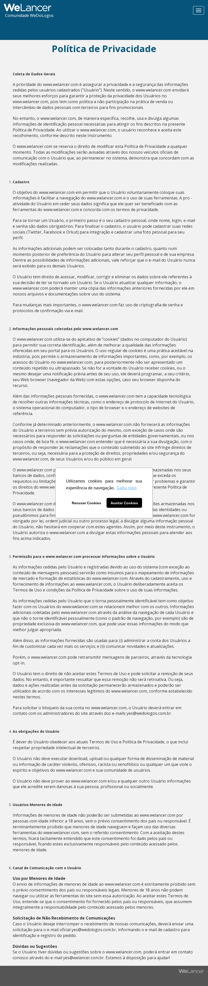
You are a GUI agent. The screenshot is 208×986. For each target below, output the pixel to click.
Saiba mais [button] (126, 488)
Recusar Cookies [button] (86, 503)
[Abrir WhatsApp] (12, 973)
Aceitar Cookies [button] (124, 503)
